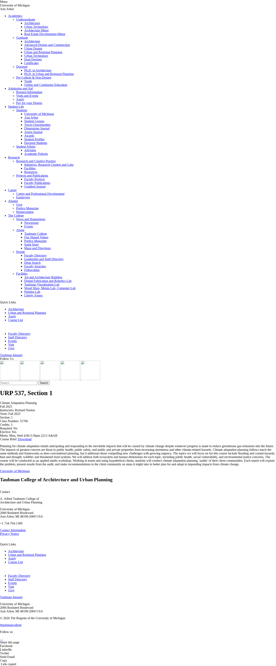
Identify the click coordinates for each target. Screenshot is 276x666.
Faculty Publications (37, 183)
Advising (30, 150)
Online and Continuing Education (45, 85)
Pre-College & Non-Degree (33, 77)
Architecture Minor (36, 30)
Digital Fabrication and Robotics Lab (48, 281)
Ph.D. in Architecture (37, 70)
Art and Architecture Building (43, 277)
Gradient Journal (34, 186)
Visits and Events (27, 95)
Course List (15, 320)
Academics (15, 16)
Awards (29, 135)
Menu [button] (3, 1)
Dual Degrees (33, 59)
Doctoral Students (35, 143)
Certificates (31, 63)
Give (19, 204)
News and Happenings (30, 219)
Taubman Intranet (11, 355)
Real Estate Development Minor (44, 34)
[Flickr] (50, 379)
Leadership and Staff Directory (44, 259)
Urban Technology (36, 26)
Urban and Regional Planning (43, 52)
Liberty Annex (33, 295)
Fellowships (32, 270)
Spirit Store (31, 244)
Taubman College (35, 233)
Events (28, 226)
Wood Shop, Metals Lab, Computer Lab (50, 288)
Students (21, 110)
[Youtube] (71, 379)
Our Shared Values (36, 237)
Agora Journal (33, 132)
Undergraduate (25, 19)
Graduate (22, 37)
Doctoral (21, 66)
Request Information (29, 92)
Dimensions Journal (37, 128)
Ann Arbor (31, 117)
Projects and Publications (32, 175)
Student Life (16, 106)
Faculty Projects (34, 179)
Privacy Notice (9, 534)
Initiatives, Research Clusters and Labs (49, 164)
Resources (30, 172)
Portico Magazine (27, 208)
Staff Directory (17, 337)
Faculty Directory (35, 255)
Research (14, 157)
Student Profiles (34, 139)
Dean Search (32, 262)
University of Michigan (39, 114)
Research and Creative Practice (36, 161)
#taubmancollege (11, 625)
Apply (20, 99)
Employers (23, 197)
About (20, 230)
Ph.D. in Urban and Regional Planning (49, 74)
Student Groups (34, 121)
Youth (28, 81)
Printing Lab (32, 291)
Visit (11, 344)
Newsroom (31, 222)
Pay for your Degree (29, 103)
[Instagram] (10, 379)
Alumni (13, 201)
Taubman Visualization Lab (41, 284)
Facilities (30, 168)
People (20, 252)
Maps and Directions (37, 248)
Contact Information (13, 530)
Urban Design (33, 48)
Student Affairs (25, 146)
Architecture (32, 23)
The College (16, 215)
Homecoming (25, 212)
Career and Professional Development (40, 193)
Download (25, 439)
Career (12, 190)
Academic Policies (36, 154)
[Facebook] (90, 379)
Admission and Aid (20, 88)
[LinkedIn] (30, 379)
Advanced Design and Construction (47, 45)
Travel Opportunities (37, 124)
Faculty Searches (35, 266)
